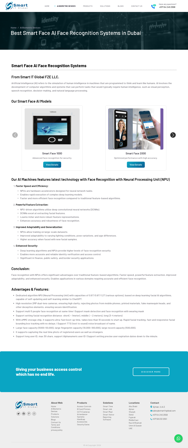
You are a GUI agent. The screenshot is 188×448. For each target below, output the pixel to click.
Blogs (53, 419)
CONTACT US (136, 6)
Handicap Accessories (82, 420)
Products (55, 414)
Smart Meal (107, 412)
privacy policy (56, 430)
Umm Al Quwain (135, 425)
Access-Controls (84, 406)
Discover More (151, 372)
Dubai (131, 414)
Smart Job (107, 409)
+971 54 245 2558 (167, 7)
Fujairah (132, 417)
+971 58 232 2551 (159, 419)
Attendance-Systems (82, 415)
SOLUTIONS (105, 6)
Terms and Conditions (55, 426)
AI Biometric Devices (30, 27)
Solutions (55, 417)
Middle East (133, 420)
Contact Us (56, 422)
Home (14, 27)
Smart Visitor (108, 414)
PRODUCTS (87, 6)
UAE (130, 428)
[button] (173, 135)
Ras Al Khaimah (135, 423)
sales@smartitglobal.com (164, 410)
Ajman (131, 409)
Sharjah (132, 412)
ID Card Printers (83, 409)
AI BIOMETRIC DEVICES (66, 6)
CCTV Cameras (83, 412)
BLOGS (121, 6)
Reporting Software (107, 418)
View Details (52, 164)
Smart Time (108, 406)
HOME (47, 6)
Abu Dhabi (133, 406)
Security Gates (83, 424)
